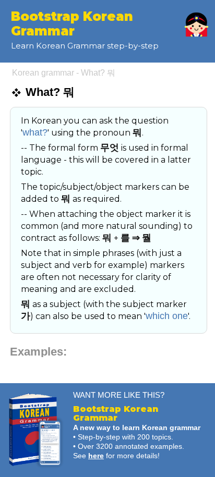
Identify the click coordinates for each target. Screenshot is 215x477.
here (96, 455)
